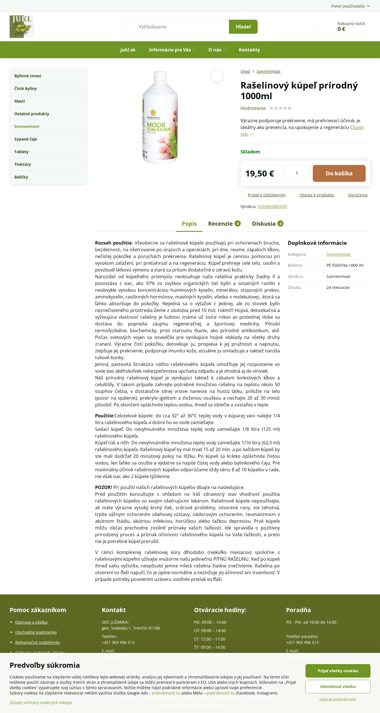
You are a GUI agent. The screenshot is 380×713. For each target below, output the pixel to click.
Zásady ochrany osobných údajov (41, 702)
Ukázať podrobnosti (338, 699)
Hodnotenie (253, 108)
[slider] (280, 108)
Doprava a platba (31, 622)
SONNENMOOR (272, 206)
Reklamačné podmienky (37, 642)
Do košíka (339, 173)
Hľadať (243, 27)
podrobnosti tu (166, 693)
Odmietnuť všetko (338, 686)
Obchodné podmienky (36, 632)
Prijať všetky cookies (338, 670)
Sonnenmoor (339, 254)
